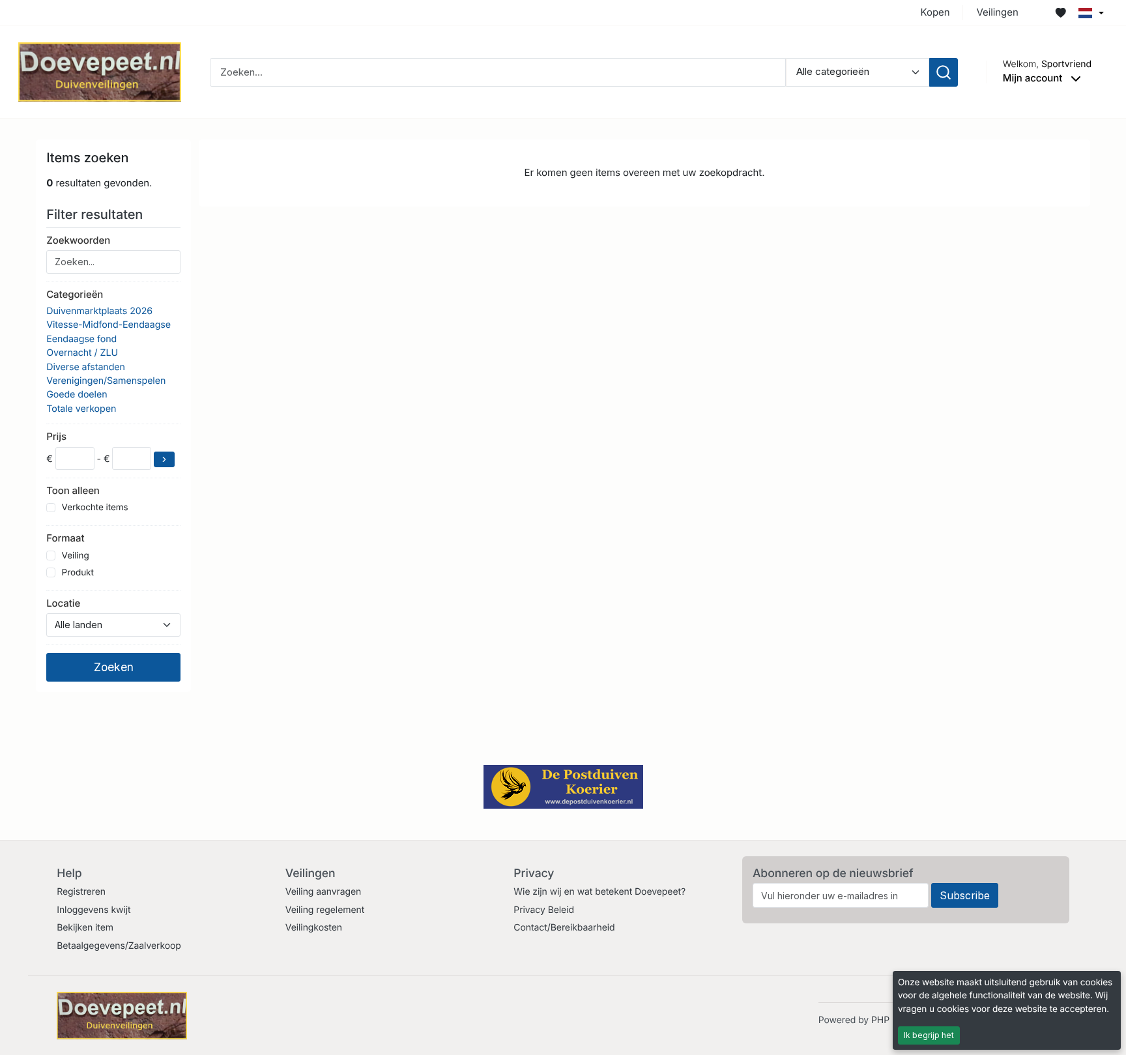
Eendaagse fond (81, 339)
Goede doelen (76, 394)
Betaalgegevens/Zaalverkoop (119, 945)
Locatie (63, 603)
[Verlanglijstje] (1061, 13)
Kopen (935, 12)
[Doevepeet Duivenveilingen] (99, 71)
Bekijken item (85, 927)
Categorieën (74, 294)
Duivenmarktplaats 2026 (99, 311)
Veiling (75, 556)
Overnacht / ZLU (82, 352)
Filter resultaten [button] (96, 214)
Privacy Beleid (543, 910)
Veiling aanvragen (323, 891)
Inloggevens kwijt (93, 910)
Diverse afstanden (85, 367)
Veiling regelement (324, 910)
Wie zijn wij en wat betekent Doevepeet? (599, 891)
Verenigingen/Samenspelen (106, 380)
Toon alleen (73, 490)
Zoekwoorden (78, 240)
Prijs (56, 436)
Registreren (81, 891)
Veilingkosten (313, 927)
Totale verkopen (81, 408)
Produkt (78, 573)
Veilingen (997, 12)
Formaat (65, 538)
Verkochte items (95, 507)
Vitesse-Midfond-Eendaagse (108, 324)
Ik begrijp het (929, 1035)
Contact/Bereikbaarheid (563, 927)
